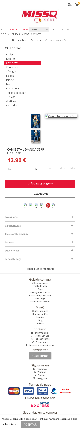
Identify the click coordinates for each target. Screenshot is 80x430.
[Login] (70, 5)
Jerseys (10, 80)
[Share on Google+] (37, 205)
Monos (10, 84)
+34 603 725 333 (41, 339)
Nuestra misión (40, 314)
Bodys (10, 54)
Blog (40, 320)
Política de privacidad (40, 295)
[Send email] (54, 205)
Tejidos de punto (16, 92)
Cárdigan (11, 71)
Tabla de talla (66, 168)
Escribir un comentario (40, 269)
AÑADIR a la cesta (40, 184)
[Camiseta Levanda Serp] (35, 121)
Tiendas (40, 317)
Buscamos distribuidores (40, 345)
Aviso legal (40, 298)
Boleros (10, 58)
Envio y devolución (40, 292)
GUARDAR (40, 194)
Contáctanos (41, 342)
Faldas (10, 75)
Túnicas (10, 97)
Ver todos (12, 105)
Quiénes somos (40, 311)
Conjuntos (12, 67)
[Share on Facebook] (26, 205)
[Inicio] (2, 29)
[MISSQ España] (40, 12)
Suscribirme (40, 356)
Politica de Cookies (40, 301)
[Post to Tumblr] (42, 205)
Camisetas (12, 63)
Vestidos (11, 101)
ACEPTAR (30, 424)
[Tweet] (31, 205)
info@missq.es (41, 332)
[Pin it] (48, 205)
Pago (40, 289)
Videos (40, 323)
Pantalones (13, 88)
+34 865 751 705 (40, 335)
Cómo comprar (40, 283)
